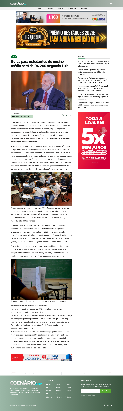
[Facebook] (104, 405)
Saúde (61, 8)
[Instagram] (108, 405)
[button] (111, 3)
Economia (73, 8)
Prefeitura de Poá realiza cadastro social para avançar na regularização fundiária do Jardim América (93, 80)
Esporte (84, 8)
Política (50, 8)
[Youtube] (111, 405)
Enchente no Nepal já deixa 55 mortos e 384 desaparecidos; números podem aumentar (93, 105)
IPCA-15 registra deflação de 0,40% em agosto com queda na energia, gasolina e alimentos (93, 96)
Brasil (39, 8)
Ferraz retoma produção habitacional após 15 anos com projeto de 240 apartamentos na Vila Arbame (93, 88)
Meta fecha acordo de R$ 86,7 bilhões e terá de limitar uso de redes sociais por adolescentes (93, 63)
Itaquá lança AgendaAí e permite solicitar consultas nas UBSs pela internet (91, 72)
